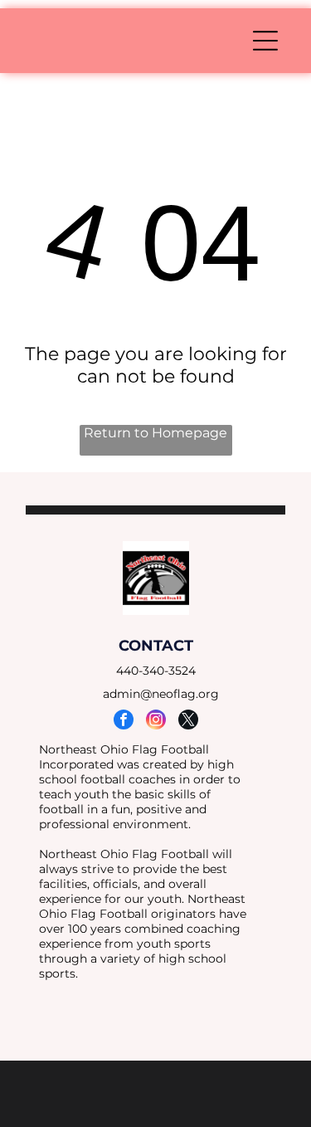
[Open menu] (265, 40)
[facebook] (124, 722)
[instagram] (156, 722)
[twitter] (188, 722)
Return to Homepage (155, 433)
